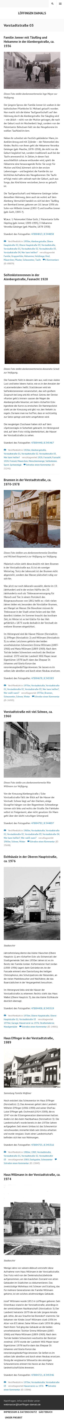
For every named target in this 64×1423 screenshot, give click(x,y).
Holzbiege (40, 256)
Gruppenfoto (17, 256)
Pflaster (18, 259)
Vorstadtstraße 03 (47, 248)
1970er (26, 685)
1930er (26, 241)
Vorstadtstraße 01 (12, 248)
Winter (27, 696)
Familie (7, 256)
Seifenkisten (51, 461)
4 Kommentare (52, 259)
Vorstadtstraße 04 (12, 252)
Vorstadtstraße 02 (29, 248)
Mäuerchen (9, 259)
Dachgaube (35, 1159)
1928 (40, 457)
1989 (33, 1152)
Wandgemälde (10, 1026)
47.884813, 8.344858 (42, 234)
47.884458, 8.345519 (42, 1008)
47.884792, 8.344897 (42, 823)
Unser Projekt (14, 1417)
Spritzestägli (15, 464)
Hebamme (29, 256)
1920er (26, 450)
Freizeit (13, 461)
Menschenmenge (37, 461)
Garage (14, 1023)
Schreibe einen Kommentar (38, 464)
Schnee (19, 696)
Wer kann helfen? (29, 252)
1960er (26, 830)
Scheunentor (28, 259)
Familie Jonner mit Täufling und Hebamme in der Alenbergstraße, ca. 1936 (29, 41)
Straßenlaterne (47, 1023)
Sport (6, 464)
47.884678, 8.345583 (42, 678)
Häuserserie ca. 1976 (29, 1023)
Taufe (38, 259)
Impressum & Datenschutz (20, 1411)
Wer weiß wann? (11, 693)
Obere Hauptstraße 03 (30, 245)
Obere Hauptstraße (40, 1015)
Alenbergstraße (38, 241)
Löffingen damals (32, 13)
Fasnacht (47, 457)
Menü (60, 3)
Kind (48, 256)
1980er (26, 1152)
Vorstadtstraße (48, 245)
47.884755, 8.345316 (42, 1144)
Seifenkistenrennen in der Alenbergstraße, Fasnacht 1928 (26, 277)
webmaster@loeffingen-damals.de (22, 1404)
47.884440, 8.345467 (42, 442)
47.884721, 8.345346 (42, 1374)
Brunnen (48, 693)
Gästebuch (45, 1411)
